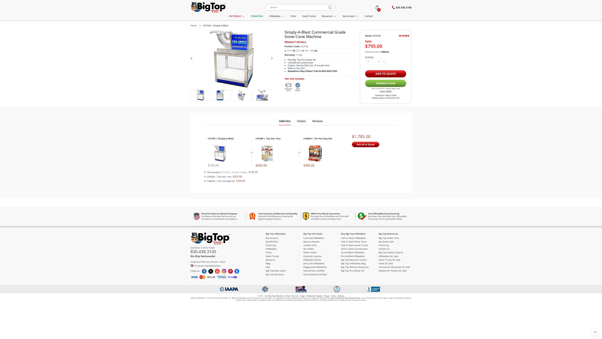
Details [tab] (301, 121)
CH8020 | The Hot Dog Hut (317, 138)
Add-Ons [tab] (285, 121)
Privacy (326, 296)
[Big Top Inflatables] (208, 6)
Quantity (369, 57)
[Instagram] (224, 271)
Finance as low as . (377, 52)
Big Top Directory (337, 298)
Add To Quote (385, 73)
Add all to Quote (366, 144)
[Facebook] (204, 271)
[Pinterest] (230, 271)
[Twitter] (211, 271)
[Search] (330, 7)
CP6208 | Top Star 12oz (268, 138)
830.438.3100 (393, 98)
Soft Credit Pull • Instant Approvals (386, 88)
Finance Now (385, 83)
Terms (333, 296)
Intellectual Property (314, 296)
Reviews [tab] (317, 121)
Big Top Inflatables (276, 296)
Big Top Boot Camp (352, 298)
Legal (303, 296)
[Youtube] (217, 271)
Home (193, 25)
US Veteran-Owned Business (207, 265)
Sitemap (341, 296)
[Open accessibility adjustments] (236, 271)
